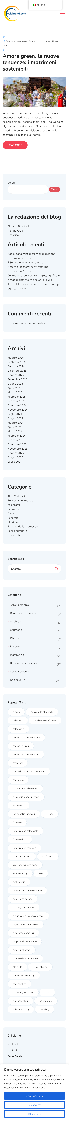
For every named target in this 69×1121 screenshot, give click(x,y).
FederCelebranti (17, 1056)
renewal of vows (21, 949)
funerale (17, 822)
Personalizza (34, 1104)
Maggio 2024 (16, 422)
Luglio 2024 (15, 414)
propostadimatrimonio (25, 941)
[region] (34, 1092)
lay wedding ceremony (25, 864)
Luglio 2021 (14, 461)
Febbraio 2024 (16, 435)
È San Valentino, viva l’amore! (26, 262)
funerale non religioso (24, 847)
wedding (44, 1009)
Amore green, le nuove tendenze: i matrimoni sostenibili (31, 62)
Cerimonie (11, 41)
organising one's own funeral (28, 915)
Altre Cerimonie (17, 496)
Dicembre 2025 (17, 370)
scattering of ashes (23, 992)
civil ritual (18, 762)
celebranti (14, 504)
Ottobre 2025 (16, 375)
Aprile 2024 (14, 427)
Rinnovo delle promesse (40, 41)
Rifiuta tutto (34, 1113)
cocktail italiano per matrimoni (29, 771)
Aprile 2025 (14, 388)
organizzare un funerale (25, 924)
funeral (49, 813)
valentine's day (21, 1009)
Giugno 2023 (15, 457)
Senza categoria (18, 530)
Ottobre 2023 (16, 453)
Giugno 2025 (15, 383)
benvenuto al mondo (42, 711)
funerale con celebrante (25, 830)
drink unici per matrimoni (26, 796)
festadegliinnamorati (24, 813)
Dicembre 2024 (17, 405)
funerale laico (20, 839)
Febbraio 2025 (17, 396)
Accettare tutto (34, 1095)
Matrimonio (22, 41)
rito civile (17, 966)
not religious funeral (23, 907)
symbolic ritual (20, 1000)
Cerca (11, 182)
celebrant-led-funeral (45, 720)
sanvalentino (19, 983)
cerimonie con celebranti (26, 754)
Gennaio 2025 (16, 401)
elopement (18, 805)
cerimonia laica (21, 745)
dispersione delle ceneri (25, 788)
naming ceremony (22, 898)
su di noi (13, 1044)
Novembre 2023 (17, 448)
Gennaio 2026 (16, 366)
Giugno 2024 (15, 418)
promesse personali (23, 932)
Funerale (13, 517)
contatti (12, 1050)
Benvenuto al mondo (20, 500)
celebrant (18, 720)
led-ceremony (20, 873)
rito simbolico (40, 966)
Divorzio (13, 513)
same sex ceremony (24, 975)
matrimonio (19, 881)
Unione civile (15, 535)
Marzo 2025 (15, 392)
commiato (18, 779)
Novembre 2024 (17, 409)
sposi (47, 992)
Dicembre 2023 (17, 444)
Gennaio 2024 (16, 440)
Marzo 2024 (15, 431)
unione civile (45, 1000)
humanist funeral (22, 856)
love (41, 873)
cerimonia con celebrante (26, 737)
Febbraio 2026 (17, 362)
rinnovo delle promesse (25, 958)
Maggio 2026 (16, 357)
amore (16, 711)
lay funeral (47, 856)
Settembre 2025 (17, 379)
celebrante (18, 728)
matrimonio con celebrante (27, 890)
